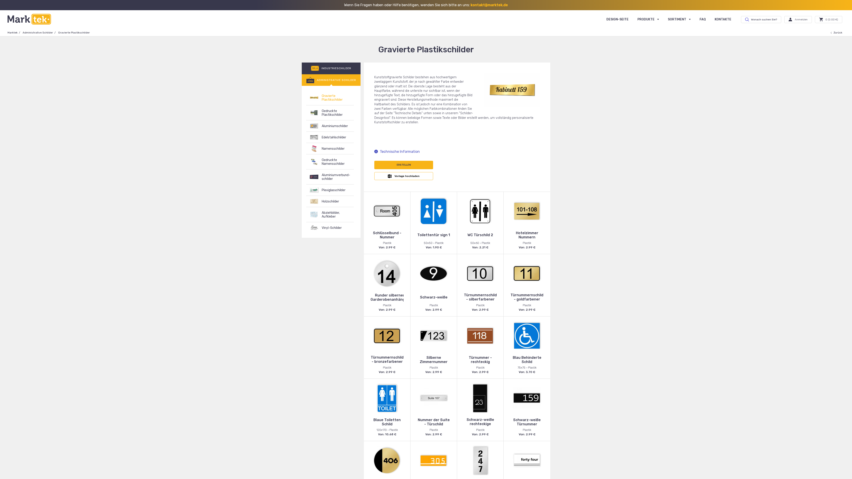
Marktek (13, 32)
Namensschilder (333, 149)
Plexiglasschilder (333, 190)
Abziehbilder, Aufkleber (331, 214)
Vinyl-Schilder (332, 228)
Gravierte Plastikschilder (332, 98)
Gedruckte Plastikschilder (332, 113)
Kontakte (723, 19)
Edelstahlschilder (334, 137)
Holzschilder (330, 201)
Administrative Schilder (38, 32)
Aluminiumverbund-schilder (336, 177)
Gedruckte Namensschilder (333, 162)
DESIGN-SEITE (617, 19)
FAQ (703, 19)
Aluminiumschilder (335, 126)
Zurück (838, 32)
